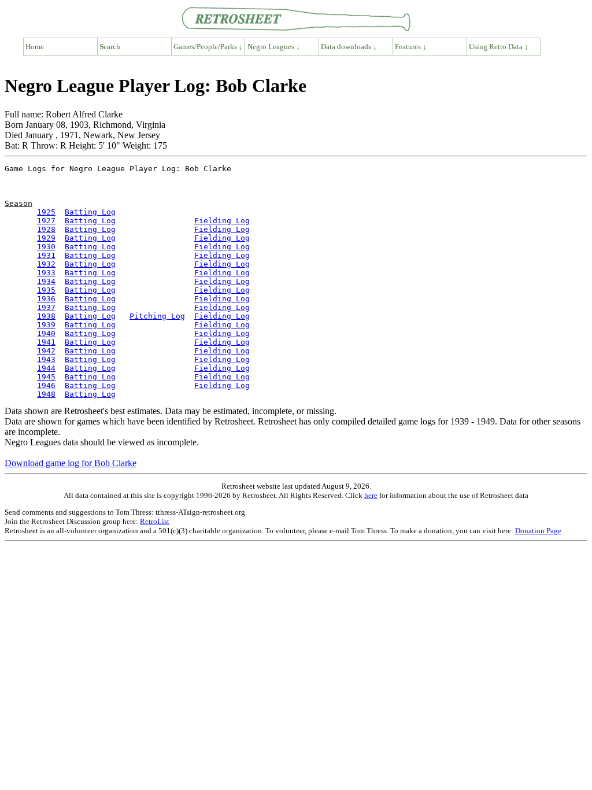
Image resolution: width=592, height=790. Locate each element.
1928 (46, 229)
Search (109, 46)
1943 (46, 359)
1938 (46, 316)
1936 (46, 298)
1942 (46, 350)
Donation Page (538, 530)
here (371, 495)
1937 (46, 307)
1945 (46, 376)
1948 (46, 394)
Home (34, 46)
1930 (46, 246)
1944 (46, 368)
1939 (46, 324)
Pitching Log (157, 316)
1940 (46, 333)
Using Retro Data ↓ (498, 46)
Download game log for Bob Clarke (70, 463)
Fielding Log (222, 220)
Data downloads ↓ (349, 46)
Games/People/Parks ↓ (208, 46)
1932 (46, 264)
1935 (46, 290)
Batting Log (90, 212)
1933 (46, 272)
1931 (46, 255)
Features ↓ (411, 46)
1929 (46, 238)
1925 (46, 212)
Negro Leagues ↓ (273, 46)
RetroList (154, 521)
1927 (46, 220)
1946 (46, 385)
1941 (46, 342)
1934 (46, 281)
